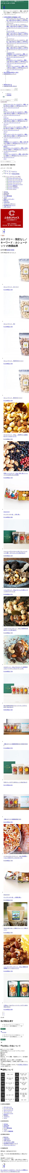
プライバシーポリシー (9, 203)
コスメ (5, 1118)
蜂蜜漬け (6, 1115)
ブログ (8, 79)
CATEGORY (4, 101)
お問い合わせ (7, 207)
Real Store (9, 76)
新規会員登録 (15, 173)
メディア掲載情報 (11, 81)
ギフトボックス (8, 1107)
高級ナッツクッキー (12, 83)
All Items (6, 1124)
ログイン (9, 93)
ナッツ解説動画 (11, 78)
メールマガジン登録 (9, 1142)
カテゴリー (7, 1026)
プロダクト (7, 1116)
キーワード (7, 1024)
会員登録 (9, 95)
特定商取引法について (9, 205)
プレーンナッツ (8, 1111)
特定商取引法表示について (11, 1143)
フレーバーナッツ (8, 1110)
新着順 (12, 250)
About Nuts (9, 75)
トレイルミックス (8, 1113)
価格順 (8, 250)
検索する (3, 1028)
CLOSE (2, 235)
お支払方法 (7, 202)
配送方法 (6, 200)
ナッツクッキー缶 (8, 1108)
